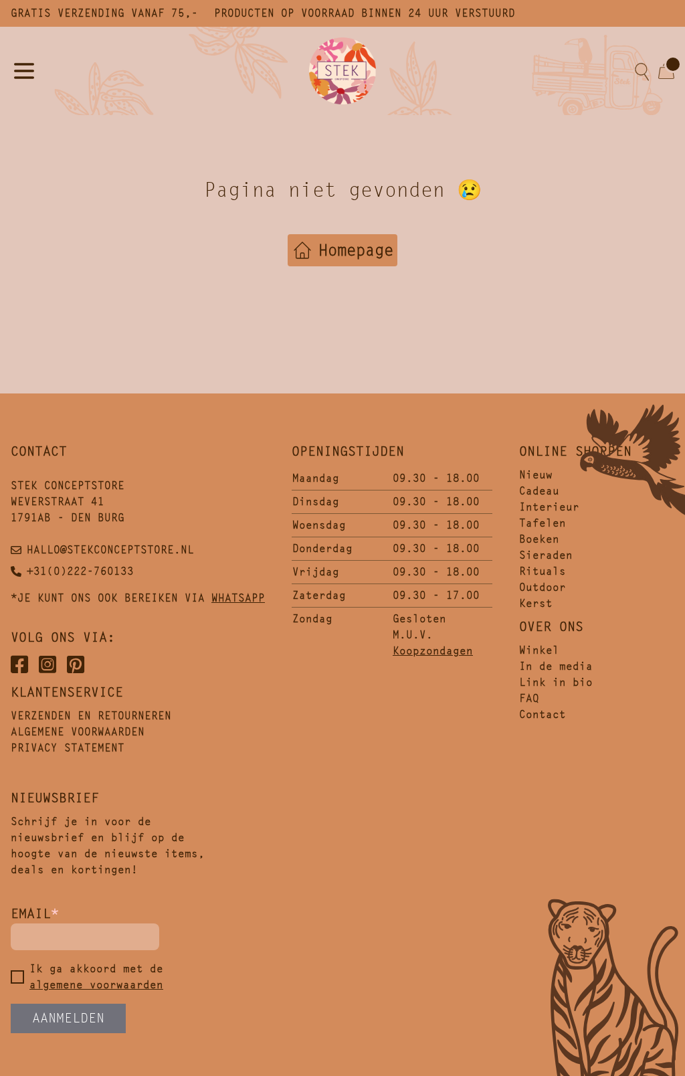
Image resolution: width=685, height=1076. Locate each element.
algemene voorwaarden (96, 985)
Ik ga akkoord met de (96, 977)
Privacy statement (67, 748)
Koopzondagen (433, 651)
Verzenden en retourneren (91, 716)
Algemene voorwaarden (77, 732)
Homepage (355, 250)
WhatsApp (238, 598)
